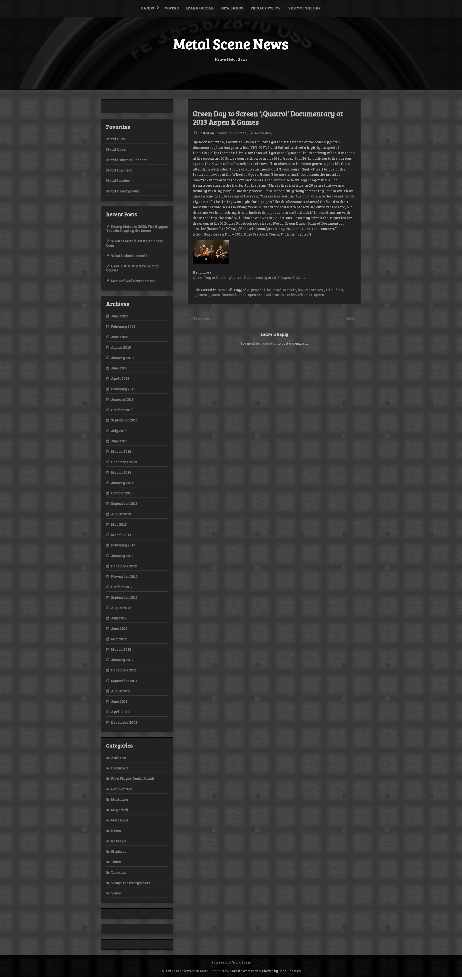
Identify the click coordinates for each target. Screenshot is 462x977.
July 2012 (119, 618)
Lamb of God (121, 789)
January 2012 (122, 659)
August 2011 (121, 690)
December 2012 (124, 566)
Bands (147, 8)
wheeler (288, 294)
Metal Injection (119, 170)
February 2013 (123, 545)
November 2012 (124, 576)
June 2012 (119, 628)
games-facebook (222, 294)
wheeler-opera (311, 294)
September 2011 (124, 680)
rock (242, 294)
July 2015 (119, 430)
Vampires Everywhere (131, 882)
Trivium (118, 872)
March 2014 (121, 472)
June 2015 (119, 441)
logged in (268, 343)
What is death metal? (129, 255)
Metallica (119, 820)
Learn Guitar (200, 8)
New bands (232, 8)
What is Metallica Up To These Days (134, 242)
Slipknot (118, 851)
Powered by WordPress (231, 962)
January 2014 (122, 482)
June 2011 (119, 701)
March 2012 (121, 649)
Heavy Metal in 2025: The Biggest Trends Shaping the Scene (137, 228)
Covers (172, 8)
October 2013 (122, 493)
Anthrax (118, 757)
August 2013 (121, 513)
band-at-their (284, 289)
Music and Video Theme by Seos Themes (266, 970)
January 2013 (122, 555)
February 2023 (123, 326)
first (339, 289)
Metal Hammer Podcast (126, 159)
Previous (201, 318)
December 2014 (124, 461)
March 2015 (121, 451)
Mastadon (119, 799)
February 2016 (123, 389)
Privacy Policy (265, 8)
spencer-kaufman (263, 294)
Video (116, 893)
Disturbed (119, 768)
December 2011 (124, 670)
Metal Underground (123, 191)
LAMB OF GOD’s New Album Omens (132, 267)
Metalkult (262, 133)
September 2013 (124, 503)
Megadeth (119, 809)
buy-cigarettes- (311, 289)
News (222, 289)
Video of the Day (304, 8)
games (201, 294)
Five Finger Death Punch (132, 778)
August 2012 (121, 607)
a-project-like (259, 289)
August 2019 (121, 347)
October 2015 (122, 409)
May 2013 (119, 524)
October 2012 (122, 586)
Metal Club (115, 138)
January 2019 (122, 357)
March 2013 (121, 534)
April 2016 (120, 378)
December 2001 (124, 722)
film (330, 289)
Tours (116, 861)
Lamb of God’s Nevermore (133, 280)
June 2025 (119, 316)
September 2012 (124, 597)
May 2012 (119, 638)
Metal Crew (116, 149)
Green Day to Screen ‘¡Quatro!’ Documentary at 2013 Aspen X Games (250, 277)
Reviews (118, 841)
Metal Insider (118, 180)
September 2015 (124, 420)
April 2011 (120, 711)
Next (351, 318)
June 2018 (119, 368)
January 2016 (122, 399)
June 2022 (119, 336)
